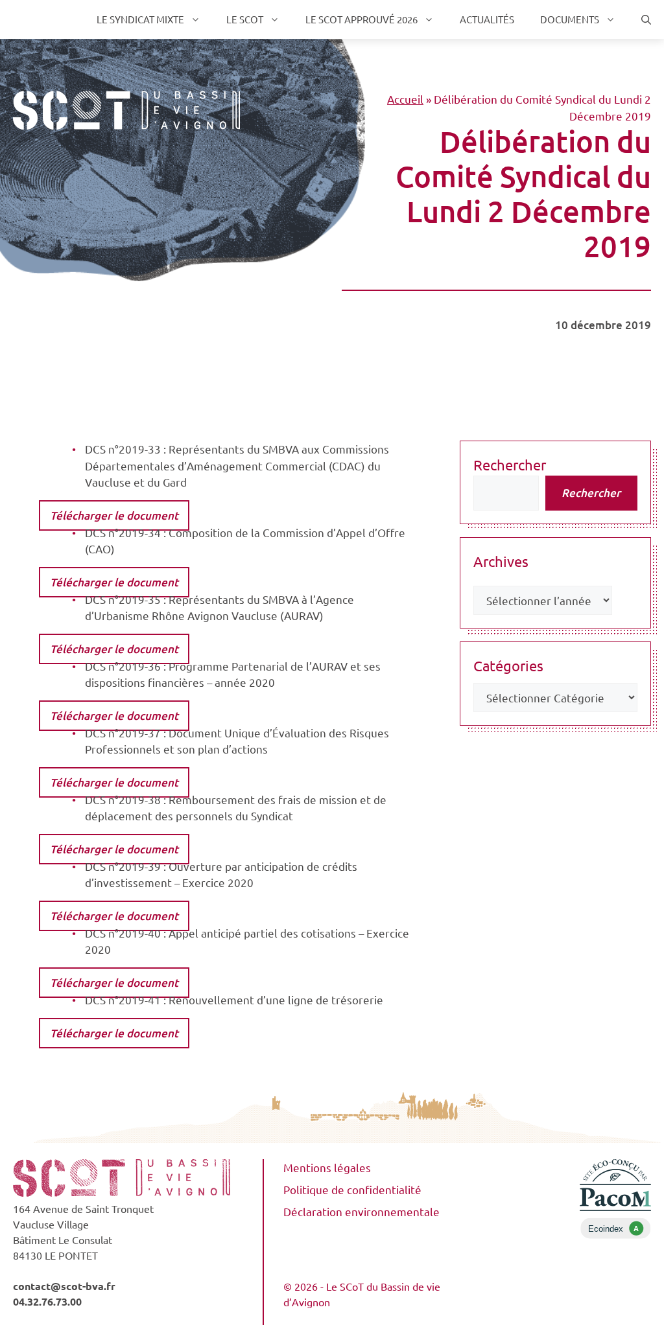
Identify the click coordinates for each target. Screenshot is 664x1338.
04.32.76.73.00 (47, 1301)
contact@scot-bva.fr (64, 1286)
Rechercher (509, 464)
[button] (646, 19)
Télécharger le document (114, 515)
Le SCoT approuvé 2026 (361, 19)
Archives (500, 561)
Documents (569, 19)
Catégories (508, 665)
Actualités (487, 19)
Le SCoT (244, 19)
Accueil (405, 99)
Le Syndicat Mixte (140, 19)
